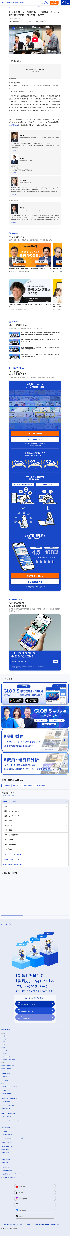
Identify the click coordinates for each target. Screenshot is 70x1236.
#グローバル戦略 (33, 21)
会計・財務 (8, 821)
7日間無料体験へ (54, 2)
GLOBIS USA (4, 1162)
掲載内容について (55, 1224)
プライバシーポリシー (18, 1224)
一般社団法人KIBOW (6, 1170)
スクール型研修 (5, 1080)
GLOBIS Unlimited (6, 1068)
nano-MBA (5, 1051)
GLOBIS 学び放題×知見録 (7, 1065)
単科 (26, 1010)
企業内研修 (4, 1077)
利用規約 (9, 1224)
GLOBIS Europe (5, 1152)
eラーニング (4, 1083)
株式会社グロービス (6, 1131)
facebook (23, 1210)
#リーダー (24, 21)
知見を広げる (16, 7)
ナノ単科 (24, 1017)
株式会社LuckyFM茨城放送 (8, 1177)
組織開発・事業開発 (6, 1093)
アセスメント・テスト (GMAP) (9, 1086)
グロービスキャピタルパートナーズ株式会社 (12, 1138)
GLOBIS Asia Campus (6, 1146)
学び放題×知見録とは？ (7, 796)
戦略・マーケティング (11, 811)
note (21, 1216)
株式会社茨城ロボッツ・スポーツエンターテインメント (15, 1174)
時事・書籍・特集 (10, 844)
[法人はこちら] (65, 2)
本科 (26, 1003)
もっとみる (13, 150)
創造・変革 (8, 830)
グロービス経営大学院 (11, 835)
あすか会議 (37, 7)
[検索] (41, 3)
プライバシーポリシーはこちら (17, 667)
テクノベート (8, 840)
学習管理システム (5, 1090)
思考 (5, 806)
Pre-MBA (5, 1053)
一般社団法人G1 (5, 1167)
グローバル (8, 825)
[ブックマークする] (50, 268)
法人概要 (3, 1224)
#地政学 (42, 21)
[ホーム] (9, 7)
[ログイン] (46, 3)
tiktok (21, 1192)
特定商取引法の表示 (44, 1224)
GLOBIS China (5, 1149)
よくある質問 (34, 1224)
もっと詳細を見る (35, 439)
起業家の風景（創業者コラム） (13, 864)
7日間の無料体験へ (35, 433)
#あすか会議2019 (14, 21)
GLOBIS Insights (5, 1108)
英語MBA (3, 1048)
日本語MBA (4, 1036)
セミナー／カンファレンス (27, 7)
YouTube (22, 1186)
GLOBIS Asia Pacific (6, 1143)
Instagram (23, 1198)
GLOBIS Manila (5, 1156)
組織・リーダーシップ (11, 816)
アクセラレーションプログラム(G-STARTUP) (12, 1120)
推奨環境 (28, 1224)
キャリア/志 (8, 849)
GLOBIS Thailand (5, 1159)
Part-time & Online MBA (9, 1059)
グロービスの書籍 (5, 1101)
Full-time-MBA (6, 1056)
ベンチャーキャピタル (6, 1116)
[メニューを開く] (2, 2)
